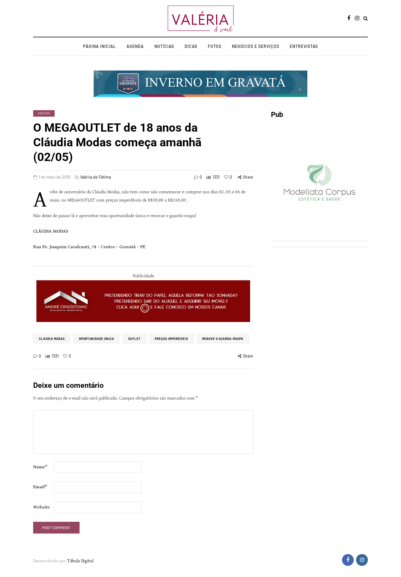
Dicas (191, 46)
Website (41, 507)
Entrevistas (304, 46)
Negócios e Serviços (255, 46)
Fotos (214, 46)
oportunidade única (96, 339)
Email (40, 487)
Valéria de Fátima (95, 177)
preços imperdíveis (171, 339)
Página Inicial (99, 46)
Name (40, 467)
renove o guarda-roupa (222, 339)
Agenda (135, 46)
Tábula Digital (80, 561)
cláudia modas (52, 339)
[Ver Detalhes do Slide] (143, 301)
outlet (134, 339)
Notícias (164, 46)
